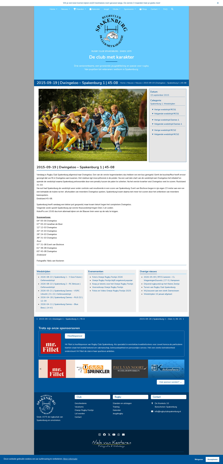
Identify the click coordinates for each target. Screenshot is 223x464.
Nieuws (130, 83)
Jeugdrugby (118, 413)
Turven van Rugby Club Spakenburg (159, 287)
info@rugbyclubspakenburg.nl (168, 411)
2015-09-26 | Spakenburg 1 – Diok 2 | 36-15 (161, 319)
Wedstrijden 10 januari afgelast (158, 294)
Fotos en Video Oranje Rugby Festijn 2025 (111, 290)
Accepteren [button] (213, 459)
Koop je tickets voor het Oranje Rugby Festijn (112, 283)
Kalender (117, 410)
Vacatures (79, 406)
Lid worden (80, 413)
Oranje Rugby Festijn (84, 410)
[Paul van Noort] (130, 368)
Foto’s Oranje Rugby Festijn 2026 (107, 277)
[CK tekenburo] (166, 368)
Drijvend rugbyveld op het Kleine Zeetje (162, 283)
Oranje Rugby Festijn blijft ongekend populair (112, 280)
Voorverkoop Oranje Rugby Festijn (107, 287)
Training (116, 406)
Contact (78, 417)
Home (122, 83)
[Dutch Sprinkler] (93, 368)
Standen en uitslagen (122, 403)
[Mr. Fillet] (57, 368)
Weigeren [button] (199, 459)
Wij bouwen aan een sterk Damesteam (161, 290)
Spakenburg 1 (156, 103)
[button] (218, 3)
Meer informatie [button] (70, 459)
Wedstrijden (169, 103)
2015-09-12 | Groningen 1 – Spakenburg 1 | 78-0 (61, 319)
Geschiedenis (81, 403)
